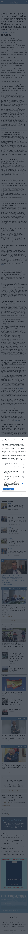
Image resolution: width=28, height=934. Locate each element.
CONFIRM (8, 489)
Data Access (14, 494)
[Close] (25, 440)
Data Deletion (6, 494)
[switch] (23, 467)
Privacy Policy (22, 494)
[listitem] (14, 464)
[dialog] (14, 467)
